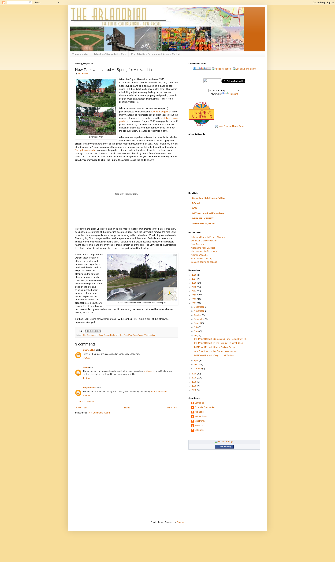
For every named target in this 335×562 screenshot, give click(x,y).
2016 (194, 283)
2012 (194, 299)
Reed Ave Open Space (133, 335)
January (198, 368)
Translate (233, 94)
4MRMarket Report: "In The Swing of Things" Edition (218, 343)
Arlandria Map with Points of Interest (208, 237)
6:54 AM (87, 358)
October (198, 315)
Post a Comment (87, 401)
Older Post (172, 408)
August (197, 323)
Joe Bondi (199, 412)
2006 (194, 386)
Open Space (104, 335)
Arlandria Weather (199, 255)
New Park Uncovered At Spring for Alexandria (215, 351)
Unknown (199, 430)
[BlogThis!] (89, 331)
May (196, 335)
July (196, 327)
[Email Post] (80, 331)
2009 (194, 378)
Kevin (86, 367)
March (197, 364)
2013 (194, 295)
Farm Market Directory (201, 258)
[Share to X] (93, 331)
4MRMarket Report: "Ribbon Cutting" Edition (215, 347)
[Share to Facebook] (96, 331)
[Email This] (86, 331)
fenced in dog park (160, 111)
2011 (194, 303)
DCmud (196, 203)
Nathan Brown (201, 416)
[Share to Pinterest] (99, 331)
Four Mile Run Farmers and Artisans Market (155, 54)
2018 (194, 275)
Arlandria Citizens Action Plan (110, 54)
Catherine (199, 403)
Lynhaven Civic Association (204, 241)
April (196, 360)
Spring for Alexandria (85, 150)
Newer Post (81, 408)
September (199, 319)
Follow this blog (224, 447)
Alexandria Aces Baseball (203, 248)
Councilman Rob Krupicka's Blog (208, 198)
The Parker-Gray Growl (203, 223)
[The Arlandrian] (212, 82)
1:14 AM (87, 378)
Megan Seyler (89, 387)
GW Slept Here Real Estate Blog (208, 213)
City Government (90, 335)
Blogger (180, 522)
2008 (194, 382)
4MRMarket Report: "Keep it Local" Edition (214, 355)
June (196, 331)
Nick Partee (83, 73)
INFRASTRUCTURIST (202, 218)
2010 (194, 374)
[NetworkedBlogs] (224, 441)
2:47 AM (87, 395)
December (199, 307)
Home (127, 408)
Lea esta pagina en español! (204, 262)
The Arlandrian (80, 54)
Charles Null (89, 350)
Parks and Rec (116, 335)
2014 (194, 291)
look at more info (159, 391)
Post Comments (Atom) (99, 413)
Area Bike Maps (198, 244)
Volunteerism (149, 335)
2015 (194, 287)
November (199, 311)
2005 (194, 390)
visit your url (149, 371)
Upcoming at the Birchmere (204, 251)
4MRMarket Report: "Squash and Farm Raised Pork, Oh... (221, 339)
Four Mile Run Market (205, 407)
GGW (194, 208)
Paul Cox (199, 425)
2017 (194, 279)
